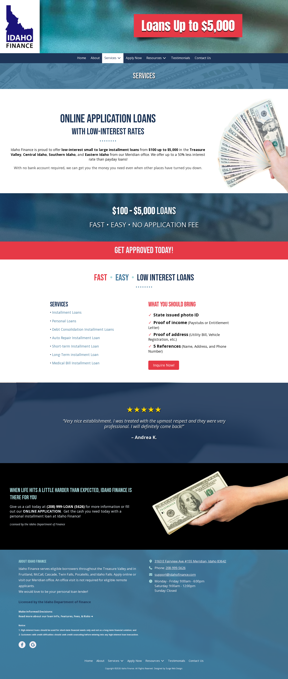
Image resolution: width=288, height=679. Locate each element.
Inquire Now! (163, 365)
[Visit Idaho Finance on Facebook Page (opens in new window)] (22, 644)
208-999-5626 (176, 568)
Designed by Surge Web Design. (168, 668)
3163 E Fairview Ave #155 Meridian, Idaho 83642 (190, 561)
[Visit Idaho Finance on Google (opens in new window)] (32, 644)
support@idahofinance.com (175, 574)
